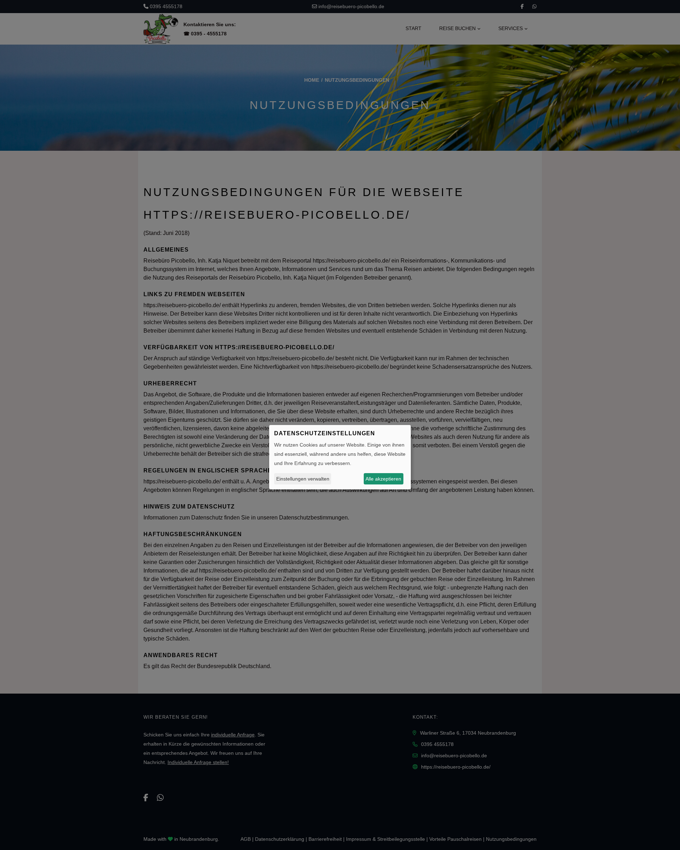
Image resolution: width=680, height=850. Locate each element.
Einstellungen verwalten (302, 479)
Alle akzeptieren (383, 479)
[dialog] (340, 457)
